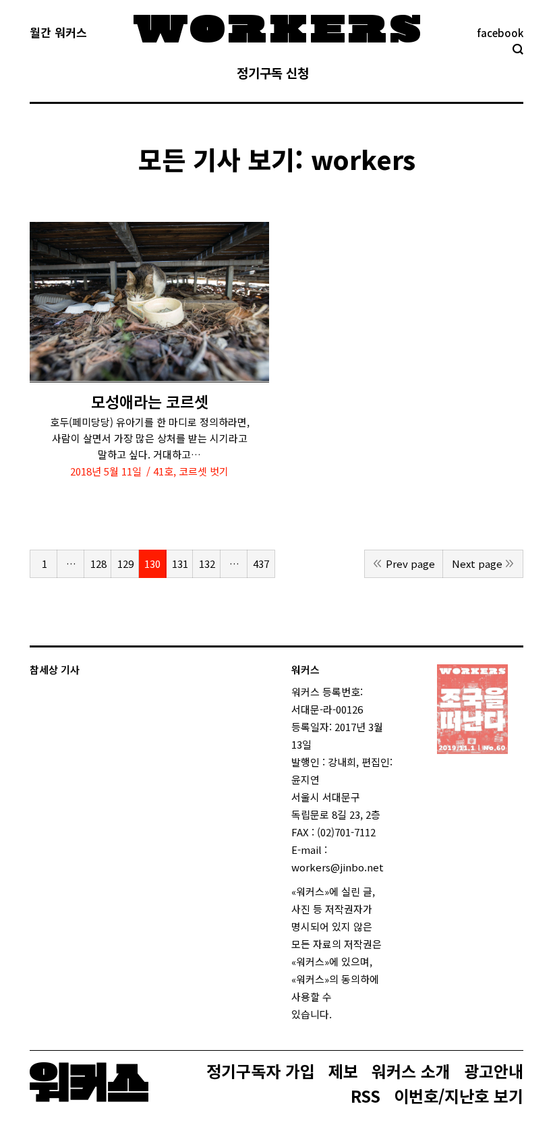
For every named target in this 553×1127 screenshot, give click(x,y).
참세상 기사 (55, 669)
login (344, 1014)
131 (180, 563)
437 (261, 563)
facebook (500, 33)
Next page (477, 563)
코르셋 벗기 (204, 471)
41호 (163, 471)
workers (363, 158)
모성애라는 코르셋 (149, 401)
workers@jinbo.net (337, 867)
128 (98, 563)
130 (152, 563)
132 (207, 563)
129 (125, 563)
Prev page (410, 563)
